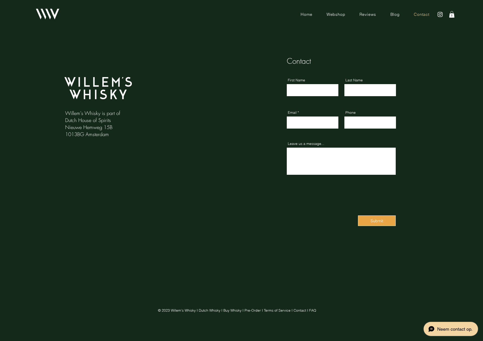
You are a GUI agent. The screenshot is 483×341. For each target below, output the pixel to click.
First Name (296, 80)
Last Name (354, 80)
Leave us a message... (306, 143)
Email (292, 112)
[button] (452, 14)
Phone (350, 112)
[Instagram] (440, 14)
